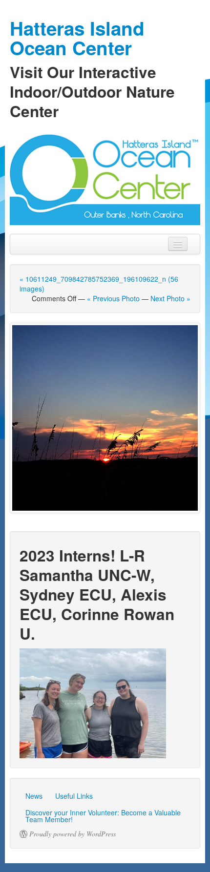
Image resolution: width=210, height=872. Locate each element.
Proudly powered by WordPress (72, 834)
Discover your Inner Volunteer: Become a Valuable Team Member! (103, 816)
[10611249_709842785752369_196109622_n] (105, 418)
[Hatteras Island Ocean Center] (105, 177)
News (33, 796)
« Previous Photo (113, 298)
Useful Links (74, 796)
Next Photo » (170, 298)
